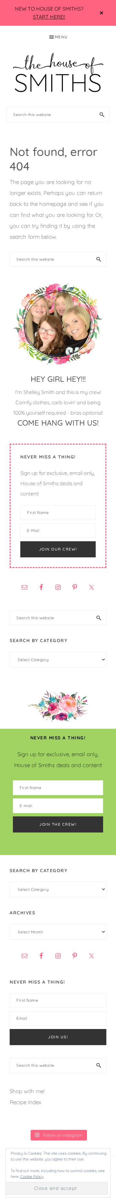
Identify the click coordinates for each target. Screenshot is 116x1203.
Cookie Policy (32, 1176)
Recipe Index (25, 1102)
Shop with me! (27, 1091)
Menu (61, 36)
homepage (52, 203)
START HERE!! (49, 17)
